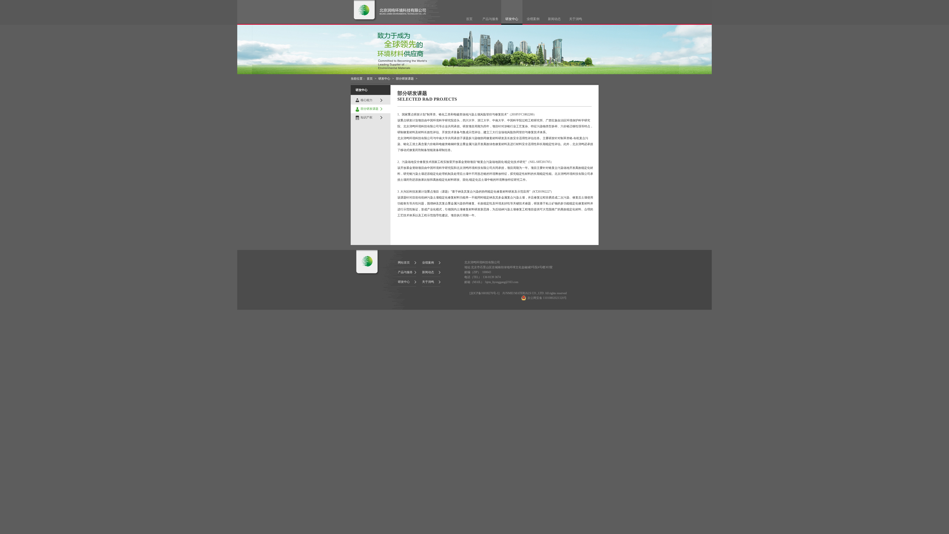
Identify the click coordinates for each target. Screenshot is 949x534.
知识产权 (366, 117)
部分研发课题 (405, 78)
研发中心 (511, 19)
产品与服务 (490, 19)
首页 (469, 19)
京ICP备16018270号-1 (484, 293)
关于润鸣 (575, 19)
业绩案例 (533, 19)
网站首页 (404, 262)
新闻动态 (554, 19)
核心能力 (366, 100)
